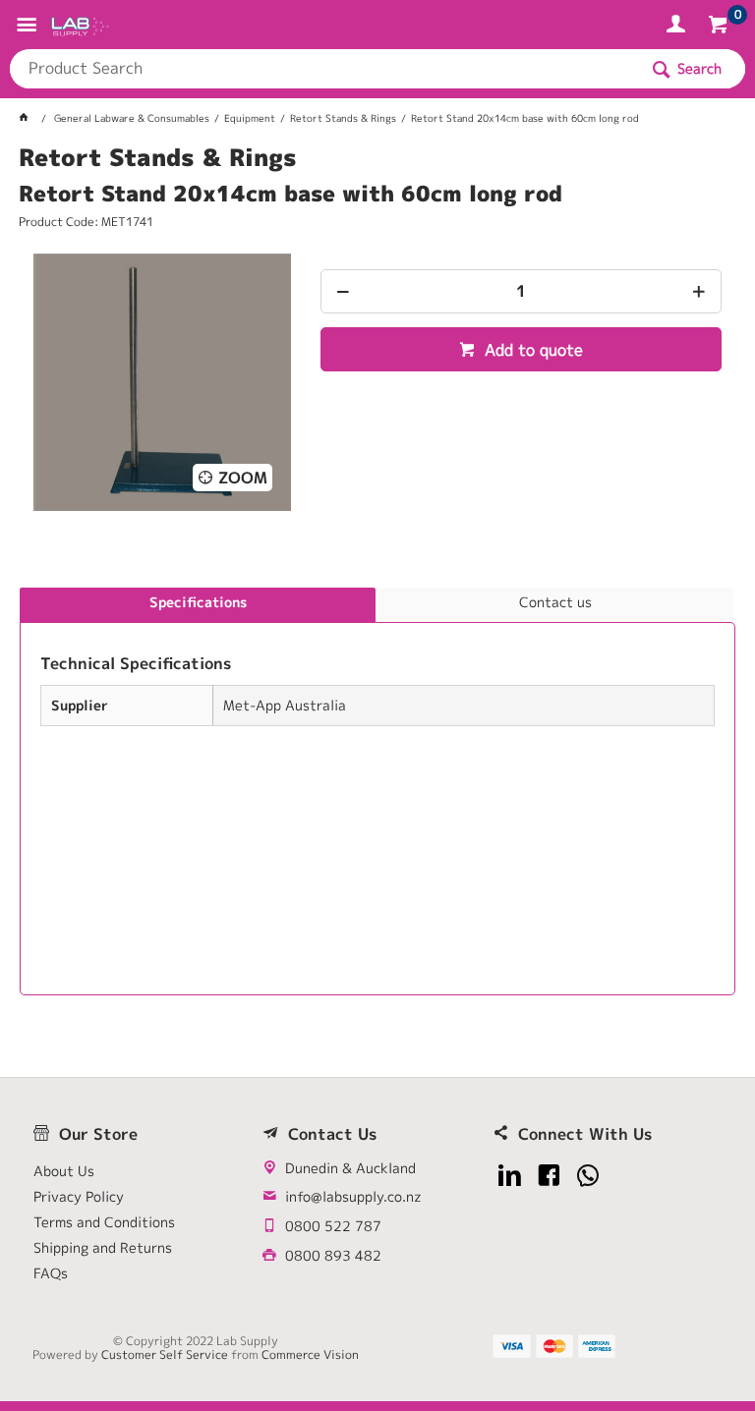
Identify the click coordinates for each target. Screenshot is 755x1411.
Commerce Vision (310, 1354)
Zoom (242, 477)
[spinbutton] (521, 291)
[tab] (198, 605)
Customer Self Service (164, 1354)
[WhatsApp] (588, 1175)
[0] (720, 27)
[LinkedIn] (510, 1175)
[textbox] (323, 68)
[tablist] (377, 791)
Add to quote (531, 350)
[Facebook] (549, 1175)
